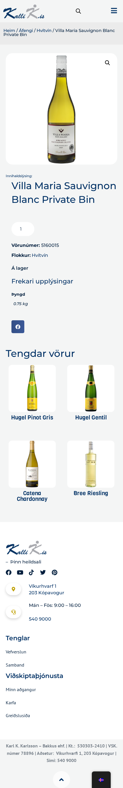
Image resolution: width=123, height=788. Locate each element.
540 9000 (40, 619)
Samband (15, 665)
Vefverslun (16, 652)
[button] (107, 63)
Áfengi (26, 30)
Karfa (11, 702)
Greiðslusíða (18, 715)
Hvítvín (44, 30)
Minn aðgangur (21, 689)
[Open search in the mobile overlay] (78, 11)
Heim (9, 30)
